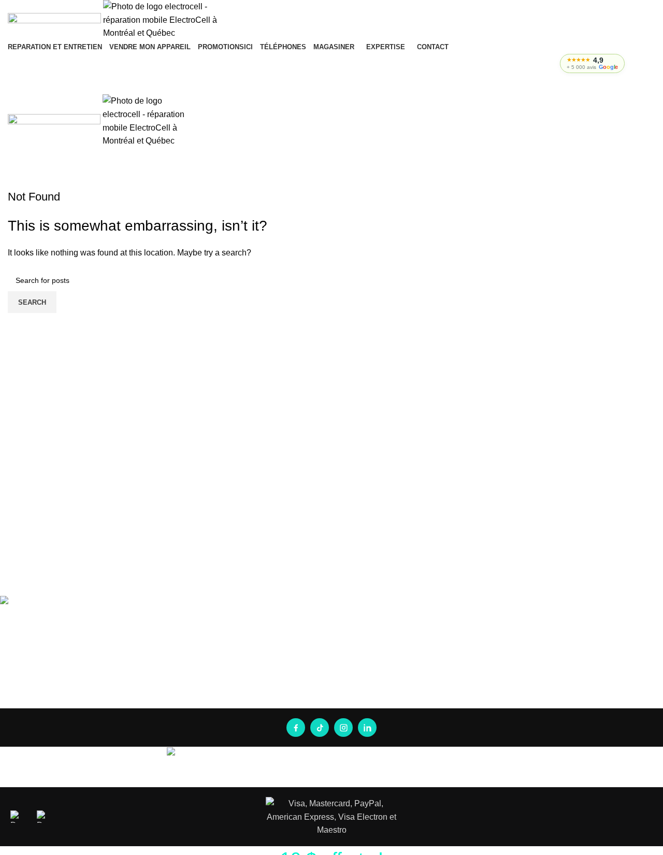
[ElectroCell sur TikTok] (319, 727)
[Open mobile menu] (331, 84)
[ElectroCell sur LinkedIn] (367, 727)
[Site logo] (55, 19)
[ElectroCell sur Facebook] (295, 727)
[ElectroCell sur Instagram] (343, 727)
